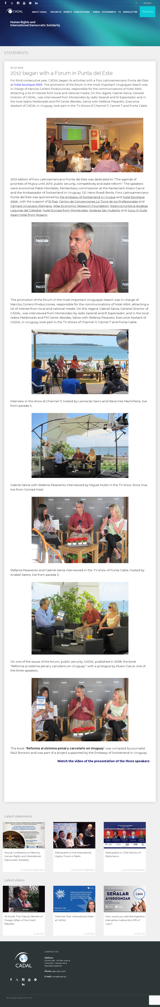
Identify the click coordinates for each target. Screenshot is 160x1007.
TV (119, 12)
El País (53, 201)
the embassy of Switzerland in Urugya (87, 197)
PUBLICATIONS (82, 12)
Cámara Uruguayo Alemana (31, 206)
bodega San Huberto (105, 210)
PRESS (96, 12)
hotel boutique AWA (28, 84)
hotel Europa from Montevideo (65, 210)
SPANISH (147, 3)
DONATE (148, 11)
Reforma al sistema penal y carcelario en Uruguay (48, 666)
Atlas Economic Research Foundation (81, 206)
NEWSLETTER (130, 12)
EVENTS (68, 12)
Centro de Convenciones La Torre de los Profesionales (98, 201)
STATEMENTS (109, 12)
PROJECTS (55, 12)
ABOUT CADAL (39, 12)
